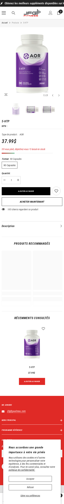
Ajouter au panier (26, 191)
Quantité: (6, 173)
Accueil (5, 23)
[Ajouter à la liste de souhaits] (56, 191)
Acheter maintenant (32, 201)
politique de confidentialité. (22, 470)
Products (15, 23)
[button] (53, 95)
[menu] (4, 13)
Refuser (30, 487)
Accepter (30, 478)
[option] (32, 64)
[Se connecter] (50, 13)
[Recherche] (13, 13)
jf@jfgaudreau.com (16, 411)
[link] (16, 293)
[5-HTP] (32, 344)
